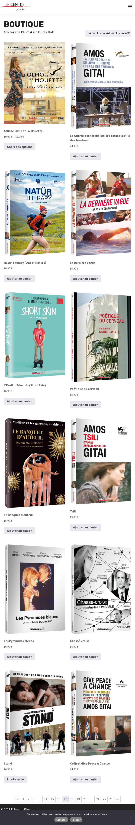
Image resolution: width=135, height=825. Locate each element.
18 (71, 799)
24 (97, 799)
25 (104, 799)
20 (84, 799)
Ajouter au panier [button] (85, 156)
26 (110, 799)
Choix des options (19, 147)
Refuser (76, 819)
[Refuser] (130, 817)
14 (45, 799)
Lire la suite (15, 779)
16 (58, 799)
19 (78, 799)
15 (52, 799)
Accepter (61, 819)
